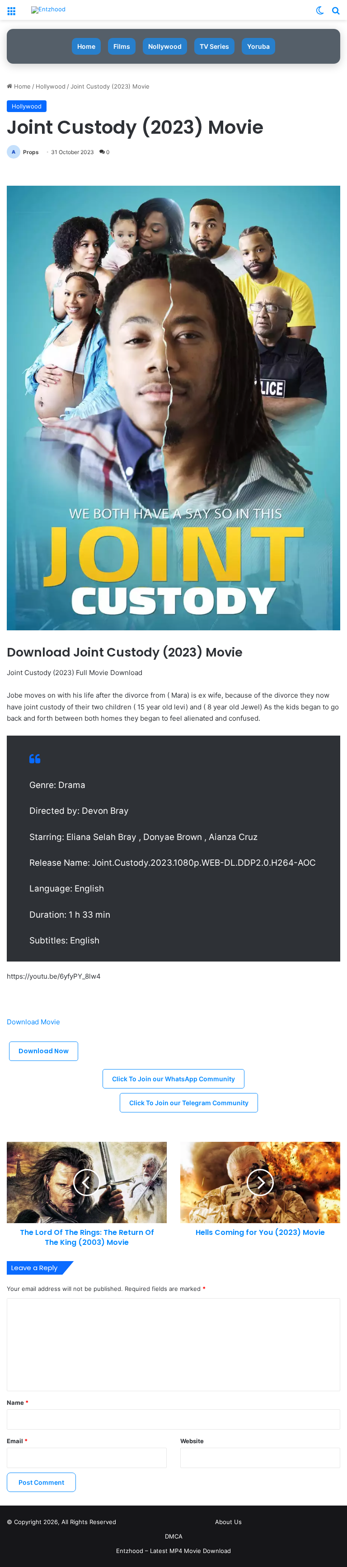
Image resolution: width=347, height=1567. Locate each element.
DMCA (174, 1536)
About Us (228, 1521)
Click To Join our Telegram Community (189, 1103)
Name (17, 1402)
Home (86, 46)
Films (121, 46)
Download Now (44, 1051)
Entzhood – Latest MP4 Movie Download (173, 1550)
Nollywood (165, 46)
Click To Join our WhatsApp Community (173, 1079)
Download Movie (34, 1022)
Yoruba (258, 46)
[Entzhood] (48, 10)
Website (192, 1441)
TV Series (214, 46)
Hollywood (51, 86)
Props (31, 152)
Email (17, 1441)
